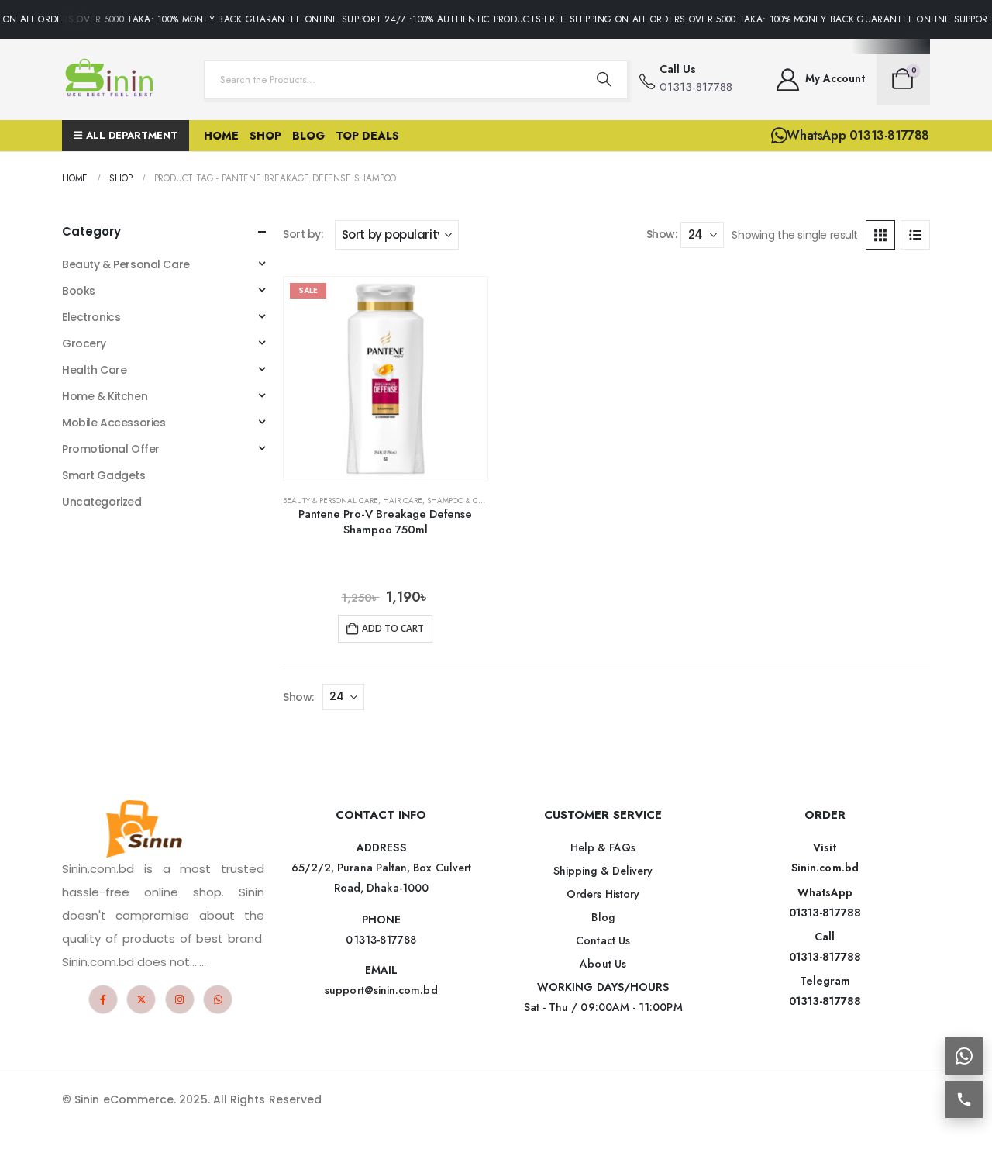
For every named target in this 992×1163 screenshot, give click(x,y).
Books (78, 291)
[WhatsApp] (217, 999)
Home (221, 135)
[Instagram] (180, 999)
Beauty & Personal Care (330, 500)
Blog (308, 135)
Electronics (91, 317)
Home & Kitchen (104, 396)
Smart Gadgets (104, 475)
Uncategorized (102, 501)
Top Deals (367, 135)
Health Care (94, 370)
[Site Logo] (112, 79)
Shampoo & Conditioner (475, 500)
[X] (141, 999)
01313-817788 (825, 912)
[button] (880, 235)
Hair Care (402, 500)
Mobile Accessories (113, 422)
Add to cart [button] (393, 628)
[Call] (964, 1099)
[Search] (603, 79)
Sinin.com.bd (825, 867)
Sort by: (303, 234)
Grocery (84, 343)
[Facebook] (103, 999)
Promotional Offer (111, 449)
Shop (265, 135)
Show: (661, 234)
